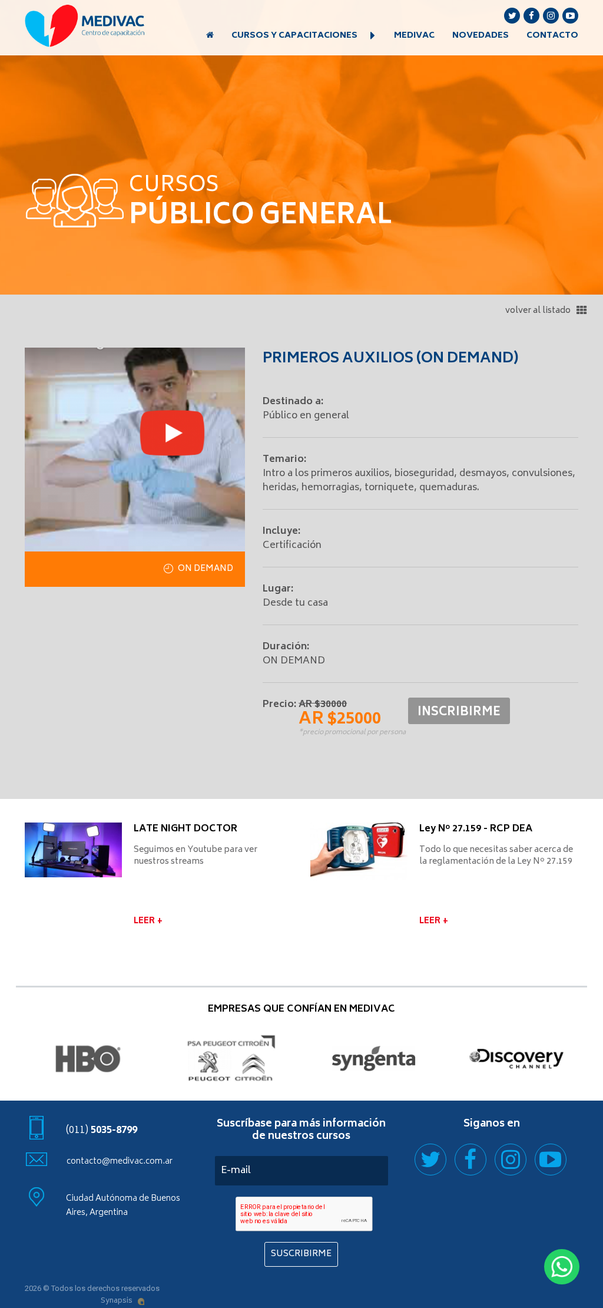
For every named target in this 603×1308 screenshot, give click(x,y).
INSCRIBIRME (459, 712)
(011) (101, 1130)
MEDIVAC (414, 35)
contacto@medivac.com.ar (120, 1161)
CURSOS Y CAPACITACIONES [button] (295, 35)
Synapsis (116, 1301)
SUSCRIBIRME (301, 1254)
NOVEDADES (480, 35)
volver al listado (538, 310)
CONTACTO (552, 35)
